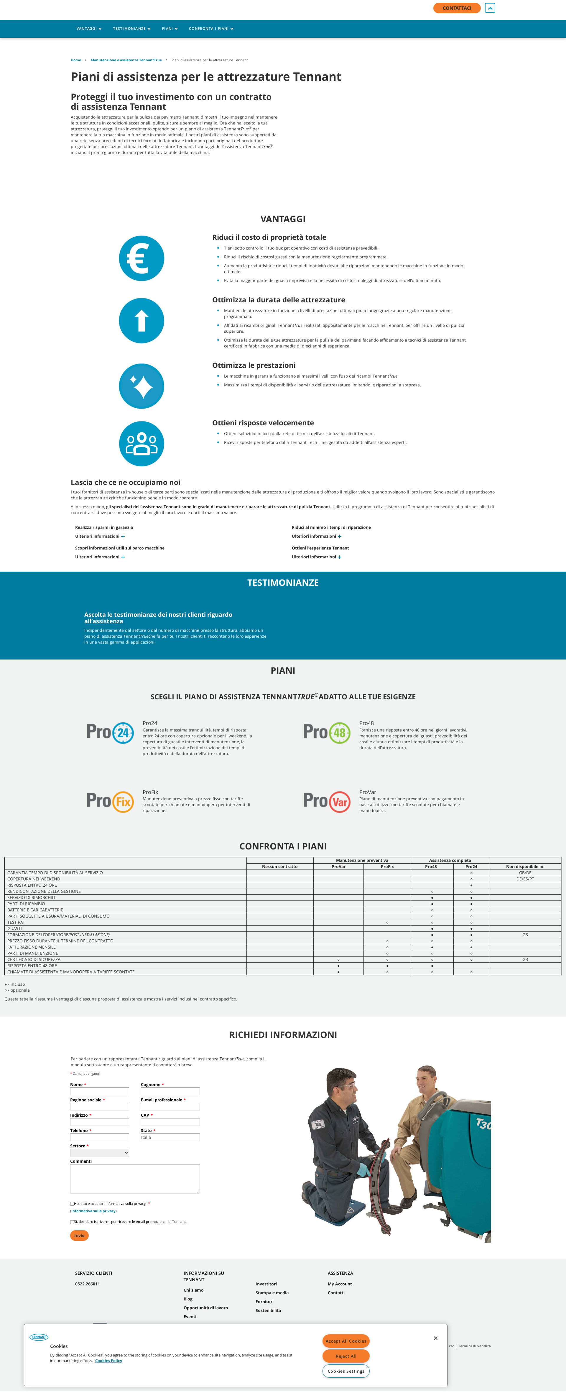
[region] (236, 1355)
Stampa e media (272, 1292)
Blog (188, 1299)
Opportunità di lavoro (206, 1307)
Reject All (346, 1356)
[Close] (435, 1338)
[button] (100, 536)
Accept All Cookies (346, 1341)
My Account (340, 1284)
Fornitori (265, 1301)
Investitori (266, 1284)
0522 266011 (87, 1284)
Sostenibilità (268, 1310)
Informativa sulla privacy (93, 1210)
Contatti (336, 1292)
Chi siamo (194, 1290)
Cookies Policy (108, 1361)
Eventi (190, 1316)
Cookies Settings (346, 1371)
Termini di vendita (474, 1346)
